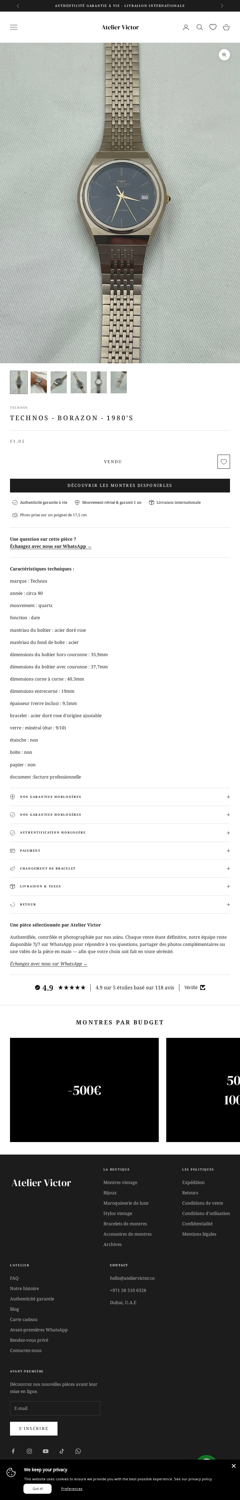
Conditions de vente (202, 1203)
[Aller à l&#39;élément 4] (79, 382)
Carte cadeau (24, 1319)
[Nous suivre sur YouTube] (45, 1451)
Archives (112, 1244)
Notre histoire (24, 1288)
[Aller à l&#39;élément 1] (19, 382)
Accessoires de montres (127, 1234)
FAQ (14, 1278)
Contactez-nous (26, 1350)
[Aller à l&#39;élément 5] (99, 382)
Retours (190, 1193)
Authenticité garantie (32, 1299)
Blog (14, 1309)
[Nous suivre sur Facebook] (13, 1451)
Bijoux (110, 1193)
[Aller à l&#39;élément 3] (59, 382)
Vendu (113, 461)
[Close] (234, 1466)
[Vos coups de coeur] (213, 27)
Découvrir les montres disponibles (120, 485)
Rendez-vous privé (29, 1340)
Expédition (193, 1182)
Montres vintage (120, 1182)
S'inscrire (33, 1428)
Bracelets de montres (125, 1224)
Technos (19, 408)
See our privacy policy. (193, 1479)
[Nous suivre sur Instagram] (29, 1451)
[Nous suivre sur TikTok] (62, 1451)
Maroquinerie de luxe (125, 1203)
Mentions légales (199, 1234)
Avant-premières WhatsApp (39, 1330)
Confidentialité (197, 1224)
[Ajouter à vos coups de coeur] (224, 462)
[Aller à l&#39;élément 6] (119, 382)
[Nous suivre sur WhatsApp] (78, 1451)
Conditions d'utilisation (206, 1213)
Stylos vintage (117, 1213)
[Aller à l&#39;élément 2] (39, 382)
